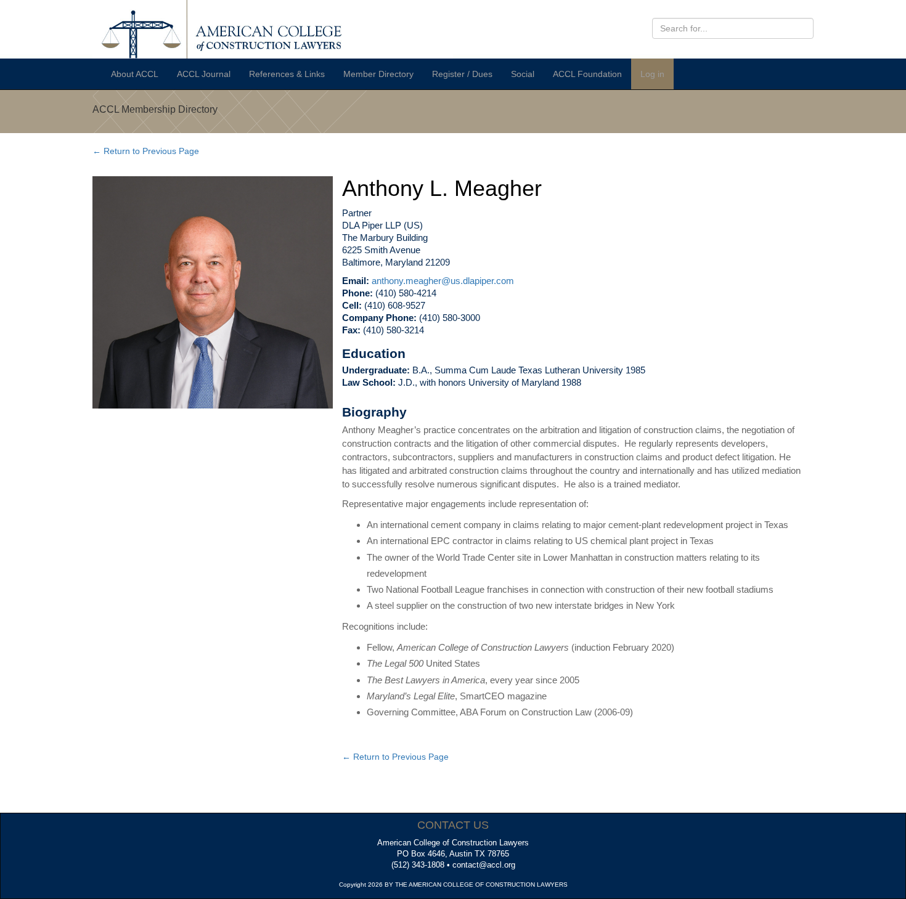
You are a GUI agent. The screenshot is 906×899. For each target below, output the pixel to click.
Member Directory (378, 74)
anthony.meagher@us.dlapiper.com (443, 280)
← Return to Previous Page (145, 151)
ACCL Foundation (587, 74)
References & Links (287, 74)
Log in (652, 74)
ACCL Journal (204, 74)
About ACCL (134, 74)
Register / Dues (462, 74)
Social (522, 74)
